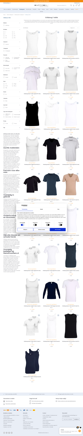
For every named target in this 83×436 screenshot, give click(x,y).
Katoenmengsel (17, 114)
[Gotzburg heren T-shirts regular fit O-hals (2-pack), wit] (32, 255)
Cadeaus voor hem (7, 426)
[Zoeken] (71, 5)
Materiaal (5, 74)
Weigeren (25, 229)
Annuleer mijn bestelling (36, 403)
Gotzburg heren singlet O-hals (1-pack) (32, 58)
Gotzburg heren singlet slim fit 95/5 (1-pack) (32, 129)
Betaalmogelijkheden (7, 418)
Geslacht (5, 41)
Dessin (4, 91)
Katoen (6, 77)
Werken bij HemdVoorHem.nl (48, 420)
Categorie (5, 48)
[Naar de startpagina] (41, 5)
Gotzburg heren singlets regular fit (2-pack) (51, 129)
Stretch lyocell (17, 116)
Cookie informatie (26, 423)
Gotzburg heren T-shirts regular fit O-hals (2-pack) (70, 164)
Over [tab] (58, 209)
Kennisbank (25, 415)
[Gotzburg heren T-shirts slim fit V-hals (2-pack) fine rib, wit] (32, 325)
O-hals (15, 123)
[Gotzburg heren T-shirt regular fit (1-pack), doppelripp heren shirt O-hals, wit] (51, 255)
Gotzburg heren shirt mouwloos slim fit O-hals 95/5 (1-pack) (70, 58)
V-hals (6, 123)
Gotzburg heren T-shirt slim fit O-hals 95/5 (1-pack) (70, 305)
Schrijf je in (76, 419)
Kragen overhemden (27, 418)
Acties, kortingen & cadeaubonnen (50, 415)
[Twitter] (6, 433)
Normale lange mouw (17, 68)
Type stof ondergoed (7, 111)
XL (14, 33)
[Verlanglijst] (75, 5)
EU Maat (5, 29)
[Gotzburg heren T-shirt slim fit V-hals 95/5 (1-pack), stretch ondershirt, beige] (71, 184)
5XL (14, 37)
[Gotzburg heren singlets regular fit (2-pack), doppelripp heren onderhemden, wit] (51, 113)
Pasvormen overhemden (11, 403)
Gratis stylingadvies (46, 423)
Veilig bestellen (6, 416)
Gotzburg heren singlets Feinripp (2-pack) (32, 376)
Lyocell (15, 77)
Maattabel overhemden (28, 426)
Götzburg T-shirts (7, 17)
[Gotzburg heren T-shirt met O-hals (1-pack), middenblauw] (51, 184)
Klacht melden (46, 421)
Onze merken (26, 416)
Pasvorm (5, 55)
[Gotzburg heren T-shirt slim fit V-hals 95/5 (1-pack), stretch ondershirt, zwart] (51, 149)
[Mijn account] (73, 5)
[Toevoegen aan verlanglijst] (39, 32)
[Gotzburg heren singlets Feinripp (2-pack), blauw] (32, 361)
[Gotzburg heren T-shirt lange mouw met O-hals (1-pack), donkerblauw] (51, 290)
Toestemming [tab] (24, 209)
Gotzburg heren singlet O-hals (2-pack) (51, 341)
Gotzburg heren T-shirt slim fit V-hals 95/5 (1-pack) (51, 93)
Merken (5, 22)
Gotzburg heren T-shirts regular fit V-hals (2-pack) (32, 93)
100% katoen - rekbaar (8, 114)
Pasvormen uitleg (9, 401)
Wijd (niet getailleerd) (7, 58)
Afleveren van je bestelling (8, 420)
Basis (6, 100)
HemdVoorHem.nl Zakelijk (48, 426)
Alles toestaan (58, 229)
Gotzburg (7, 25)
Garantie (5, 423)
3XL (14, 35)
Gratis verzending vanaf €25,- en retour (11, 415)
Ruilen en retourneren (7, 421)
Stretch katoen (8, 116)
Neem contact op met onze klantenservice (67, 401)
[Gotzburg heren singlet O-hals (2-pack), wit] (51, 325)
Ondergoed (7, 50)
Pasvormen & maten (8, 398)
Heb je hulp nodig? (61, 398)
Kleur (4, 81)
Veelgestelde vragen (47, 416)
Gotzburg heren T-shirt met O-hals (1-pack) (51, 199)
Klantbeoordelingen (7, 425)
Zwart (6, 85)
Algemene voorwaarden (28, 421)
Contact (44, 413)
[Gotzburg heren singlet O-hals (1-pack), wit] (32, 42)
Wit (6, 83)
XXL (6, 35)
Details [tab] (41, 209)
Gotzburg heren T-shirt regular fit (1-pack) (51, 270)
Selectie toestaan (41, 229)
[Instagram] (11, 433)
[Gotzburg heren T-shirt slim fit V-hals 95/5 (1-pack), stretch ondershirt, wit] (51, 78)
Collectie (5, 98)
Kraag (4, 121)
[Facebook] (4, 433)
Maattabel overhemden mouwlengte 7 (31, 428)
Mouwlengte (6, 65)
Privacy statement (26, 425)
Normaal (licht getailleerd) (17, 58)
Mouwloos (7, 68)
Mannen (7, 44)
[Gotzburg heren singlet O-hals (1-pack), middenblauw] (71, 255)
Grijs (6, 87)
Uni (6, 94)
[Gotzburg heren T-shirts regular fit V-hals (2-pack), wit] (32, 78)
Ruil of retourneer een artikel (37, 401)
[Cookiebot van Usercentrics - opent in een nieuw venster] (22, 205)
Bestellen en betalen (7, 413)
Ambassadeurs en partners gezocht (50, 425)
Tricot (6, 107)
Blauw (15, 85)
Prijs (4, 127)
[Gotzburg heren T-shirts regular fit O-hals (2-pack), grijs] (71, 149)
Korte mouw (7, 70)
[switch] (35, 225)
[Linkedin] (9, 433)
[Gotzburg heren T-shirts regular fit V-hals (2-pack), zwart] (32, 184)
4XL (6, 37)
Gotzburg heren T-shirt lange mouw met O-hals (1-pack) (51, 305)
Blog (24, 420)
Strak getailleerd (7, 61)
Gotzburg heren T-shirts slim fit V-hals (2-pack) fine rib (32, 341)
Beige (15, 83)
